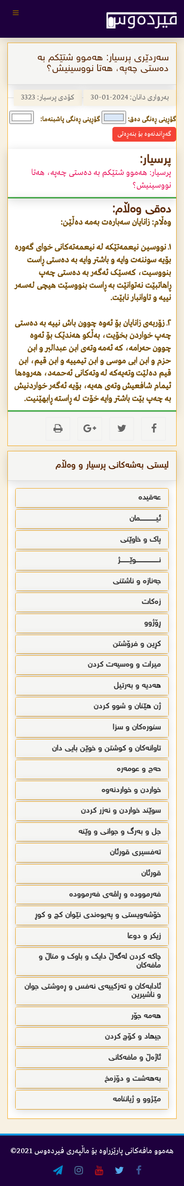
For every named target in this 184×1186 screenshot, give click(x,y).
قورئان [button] (151, 873)
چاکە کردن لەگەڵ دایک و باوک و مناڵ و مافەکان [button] (100, 961)
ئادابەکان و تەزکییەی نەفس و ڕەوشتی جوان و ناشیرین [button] (93, 991)
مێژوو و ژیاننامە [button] (137, 1099)
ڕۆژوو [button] (152, 623)
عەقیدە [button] (149, 497)
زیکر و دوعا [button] (144, 936)
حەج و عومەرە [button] (139, 769)
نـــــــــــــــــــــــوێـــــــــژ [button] (139, 560)
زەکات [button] (151, 602)
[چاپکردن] (58, 429)
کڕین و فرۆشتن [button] (137, 644)
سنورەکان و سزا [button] (137, 727)
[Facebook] (153, 429)
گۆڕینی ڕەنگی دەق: (152, 119)
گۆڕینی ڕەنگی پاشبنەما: (70, 119)
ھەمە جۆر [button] (146, 1016)
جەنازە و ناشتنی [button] (137, 581)
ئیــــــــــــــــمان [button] (145, 518)
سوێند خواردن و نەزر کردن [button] (121, 810)
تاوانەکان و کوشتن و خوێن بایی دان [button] (106, 748)
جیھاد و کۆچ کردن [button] (133, 1036)
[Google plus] (90, 429)
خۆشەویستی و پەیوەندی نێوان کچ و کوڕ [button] (98, 915)
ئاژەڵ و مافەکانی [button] (134, 1057)
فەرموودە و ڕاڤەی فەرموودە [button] (115, 894)
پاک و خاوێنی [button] (140, 539)
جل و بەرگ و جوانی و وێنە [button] (120, 832)
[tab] (92, 498)
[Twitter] (121, 429)
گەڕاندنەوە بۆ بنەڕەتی (144, 134)
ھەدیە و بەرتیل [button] (137, 686)
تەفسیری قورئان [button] (135, 852)
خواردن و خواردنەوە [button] (131, 790)
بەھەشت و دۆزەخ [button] (133, 1079)
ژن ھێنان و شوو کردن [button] (127, 706)
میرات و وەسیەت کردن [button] (124, 664)
